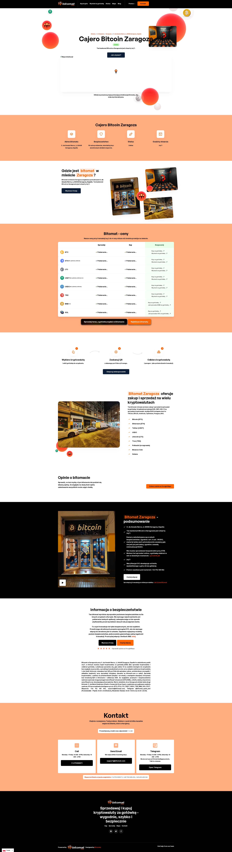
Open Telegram (155, 767)
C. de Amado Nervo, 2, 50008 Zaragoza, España (127, 34)
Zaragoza (109, 34)
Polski (8, 850)
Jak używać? (116, 55)
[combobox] (8, 850)
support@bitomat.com (116, 761)
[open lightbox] (86, 549)
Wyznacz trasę (71, 191)
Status (108, 4)
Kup (106, 826)
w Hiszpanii (100, 34)
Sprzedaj (112, 826)
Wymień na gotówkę (97, 4)
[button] (132, 3)
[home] (66, 3)
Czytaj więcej (132, 577)
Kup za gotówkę (157, 251)
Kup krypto (84, 4)
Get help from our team (165, 846)
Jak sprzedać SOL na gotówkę (158, 313)
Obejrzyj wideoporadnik (116, 372)
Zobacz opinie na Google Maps (160, 486)
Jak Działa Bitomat (160, 582)
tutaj (134, 636)
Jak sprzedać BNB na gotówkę (158, 305)
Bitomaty (98, 847)
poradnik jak (155, 556)
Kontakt (143, 4)
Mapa (114, 4)
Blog (119, 4)
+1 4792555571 (77, 763)
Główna (93, 34)
